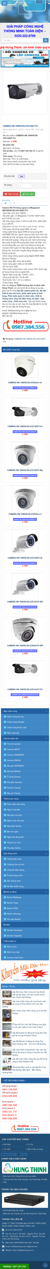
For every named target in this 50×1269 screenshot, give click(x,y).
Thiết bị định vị (10, 941)
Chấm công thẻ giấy (15, 722)
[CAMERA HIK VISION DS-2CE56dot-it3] (25, 366)
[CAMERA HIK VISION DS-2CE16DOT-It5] (25, 411)
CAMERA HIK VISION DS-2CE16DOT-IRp (25, 470)
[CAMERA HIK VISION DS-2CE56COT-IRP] (25, 630)
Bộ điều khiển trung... (16, 886)
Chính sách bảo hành (14, 1158)
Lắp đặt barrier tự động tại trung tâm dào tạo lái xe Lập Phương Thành (29, 1034)
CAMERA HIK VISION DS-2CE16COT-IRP (25, 601)
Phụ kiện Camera (14, 782)
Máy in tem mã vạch (15, 820)
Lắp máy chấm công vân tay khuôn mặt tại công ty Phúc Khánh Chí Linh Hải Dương (24, 1004)
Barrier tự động (10, 891)
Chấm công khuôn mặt (16, 727)
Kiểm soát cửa (13, 733)
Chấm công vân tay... (16, 716)
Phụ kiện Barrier (14, 919)
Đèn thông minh (14, 880)
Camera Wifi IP (13, 749)
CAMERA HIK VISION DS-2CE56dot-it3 (25, 382)
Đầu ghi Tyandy (13, 793)
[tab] (6, 203)
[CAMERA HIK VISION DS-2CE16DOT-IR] (25, 543)
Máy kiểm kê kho (14, 826)
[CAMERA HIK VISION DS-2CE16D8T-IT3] (25, 92)
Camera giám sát (11, 738)
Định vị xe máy (13, 952)
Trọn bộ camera (14, 743)
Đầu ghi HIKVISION (15, 765)
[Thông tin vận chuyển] (25, 1200)
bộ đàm (35, 298)
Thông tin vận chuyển (14, 1189)
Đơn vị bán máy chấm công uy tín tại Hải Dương (29, 1012)
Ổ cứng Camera (14, 776)
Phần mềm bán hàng (16, 804)
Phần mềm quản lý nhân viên (20, 296)
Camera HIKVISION (15, 754)
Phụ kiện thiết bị (14, 848)
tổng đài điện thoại (22, 298)
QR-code (23, 1154)
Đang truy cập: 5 (9, 1154)
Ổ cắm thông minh (15, 875)
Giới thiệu (7, 1144)
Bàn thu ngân (12, 831)
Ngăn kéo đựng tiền (15, 837)
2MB (21, 176)
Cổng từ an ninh (14, 842)
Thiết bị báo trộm (14, 859)
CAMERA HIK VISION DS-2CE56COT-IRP (25, 645)
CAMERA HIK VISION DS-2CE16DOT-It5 (25, 426)
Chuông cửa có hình (15, 864)
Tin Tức (30, 1144)
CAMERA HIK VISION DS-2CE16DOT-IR (25, 557)
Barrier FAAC (12, 908)
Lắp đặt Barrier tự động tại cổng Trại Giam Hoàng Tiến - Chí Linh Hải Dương (29, 1042)
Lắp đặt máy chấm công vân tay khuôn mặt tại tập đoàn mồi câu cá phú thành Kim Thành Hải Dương (28, 995)
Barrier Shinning (14, 913)
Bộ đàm (7, 924)
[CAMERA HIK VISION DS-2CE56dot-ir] (25, 499)
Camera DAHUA (14, 760)
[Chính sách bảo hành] (25, 1168)
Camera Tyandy (14, 787)
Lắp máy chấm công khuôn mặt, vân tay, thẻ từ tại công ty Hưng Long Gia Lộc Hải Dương (29, 1052)
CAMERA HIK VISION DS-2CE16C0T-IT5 (25, 689)
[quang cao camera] (25, 972)
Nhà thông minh (10, 853)
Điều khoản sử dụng (35, 1149)
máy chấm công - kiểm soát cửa (23, 300)
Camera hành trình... (16, 957)
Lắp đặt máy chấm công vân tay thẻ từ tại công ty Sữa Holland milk (29, 1060)
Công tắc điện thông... (16, 869)
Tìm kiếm (7, 1149)
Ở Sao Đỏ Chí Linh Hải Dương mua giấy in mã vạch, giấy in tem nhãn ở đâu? (29, 1025)
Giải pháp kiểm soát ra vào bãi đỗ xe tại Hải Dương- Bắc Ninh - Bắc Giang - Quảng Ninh (24, 1070)
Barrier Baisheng (14, 897)
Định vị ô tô (12, 946)
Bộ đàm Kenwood (14, 930)
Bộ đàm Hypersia (14, 935)
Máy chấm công (10, 711)
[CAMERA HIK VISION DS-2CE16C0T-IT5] (25, 668)
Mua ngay (29, 194)
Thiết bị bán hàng (11, 798)
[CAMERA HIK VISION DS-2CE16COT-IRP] (25, 586)
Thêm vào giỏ (12, 194)
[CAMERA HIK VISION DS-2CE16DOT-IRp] (25, 455)
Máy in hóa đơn (13, 809)
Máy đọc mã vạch (14, 815)
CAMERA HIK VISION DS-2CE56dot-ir (25, 514)
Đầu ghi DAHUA (13, 771)
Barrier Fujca (12, 902)
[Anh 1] (25, 58)
